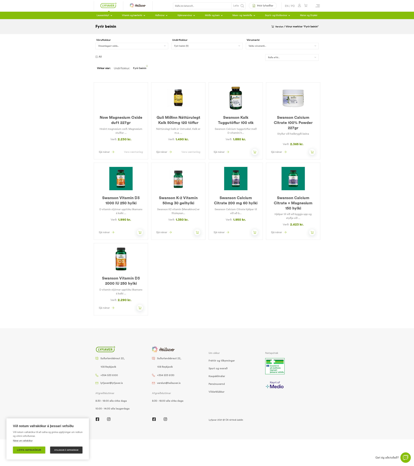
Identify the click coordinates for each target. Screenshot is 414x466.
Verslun (279, 27)
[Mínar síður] (299, 6)
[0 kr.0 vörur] (306, 6)
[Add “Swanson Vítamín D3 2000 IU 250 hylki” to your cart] (140, 308)
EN (287, 5)
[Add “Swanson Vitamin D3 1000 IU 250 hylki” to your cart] (140, 232)
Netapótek (271, 353)
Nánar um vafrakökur (23, 440)
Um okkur (214, 353)
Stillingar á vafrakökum (66, 450)
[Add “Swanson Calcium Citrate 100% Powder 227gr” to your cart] (312, 152)
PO (293, 5)
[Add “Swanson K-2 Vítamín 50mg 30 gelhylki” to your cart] (197, 232)
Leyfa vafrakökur (29, 450)
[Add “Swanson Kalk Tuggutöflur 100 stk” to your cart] (255, 152)
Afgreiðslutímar (104, 393)
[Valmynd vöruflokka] (316, 6)
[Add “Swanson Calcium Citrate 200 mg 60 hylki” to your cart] (255, 232)
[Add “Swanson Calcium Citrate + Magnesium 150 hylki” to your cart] (312, 232)
